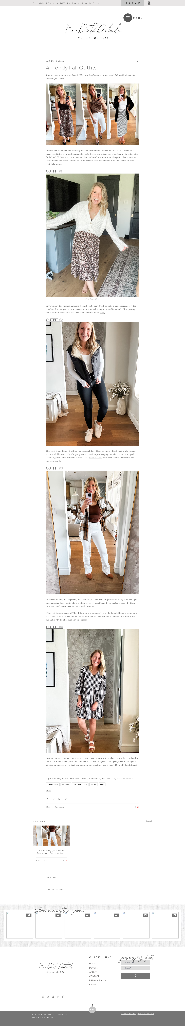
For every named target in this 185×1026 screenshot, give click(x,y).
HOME (92, 964)
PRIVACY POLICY (97, 980)
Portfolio (93, 968)
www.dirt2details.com (43, 1017)
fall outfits (66, 784)
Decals (92, 984)
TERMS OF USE (128, 1014)
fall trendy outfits (80, 784)
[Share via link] (65, 799)
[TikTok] (136, 3)
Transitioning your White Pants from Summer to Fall (50, 852)
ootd (102, 784)
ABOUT (93, 972)
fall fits (93, 784)
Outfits (48, 791)
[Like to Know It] (139, 3)
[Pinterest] (133, 3)
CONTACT (94, 976)
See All (149, 821)
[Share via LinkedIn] (59, 799)
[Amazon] (130, 3)
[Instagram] (126, 3)
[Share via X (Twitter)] (53, 799)
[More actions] (137, 60)
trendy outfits (53, 784)
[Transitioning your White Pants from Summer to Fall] (51, 836)
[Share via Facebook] (47, 799)
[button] (149, 3)
